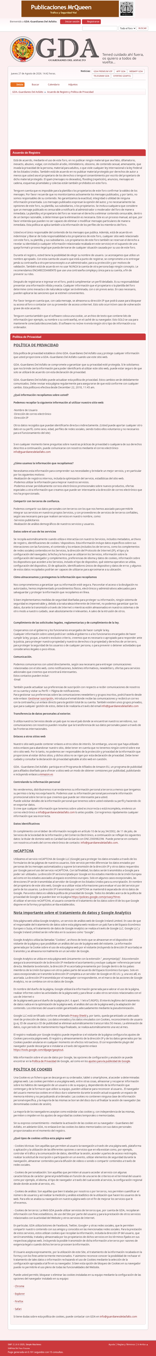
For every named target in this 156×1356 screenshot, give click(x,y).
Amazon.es (46, 774)
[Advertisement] (78, 122)
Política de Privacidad (44, 1061)
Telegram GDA (101, 75)
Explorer (20, 1293)
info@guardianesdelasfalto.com (32, 452)
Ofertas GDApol (122, 75)
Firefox (19, 1301)
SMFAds (11, 1348)
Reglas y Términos (126, 1344)
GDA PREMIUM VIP (103, 71)
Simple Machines (33, 1344)
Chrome (19, 1286)
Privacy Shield (78, 1015)
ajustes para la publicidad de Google (109, 1061)
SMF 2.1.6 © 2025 (16, 1344)
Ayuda (112, 1344)
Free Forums (24, 1348)
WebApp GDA (136, 71)
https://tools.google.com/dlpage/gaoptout (38, 1050)
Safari (18, 1309)
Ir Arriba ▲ (143, 1344)
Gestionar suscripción (40, 698)
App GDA (120, 71)
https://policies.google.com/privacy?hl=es (96, 897)
